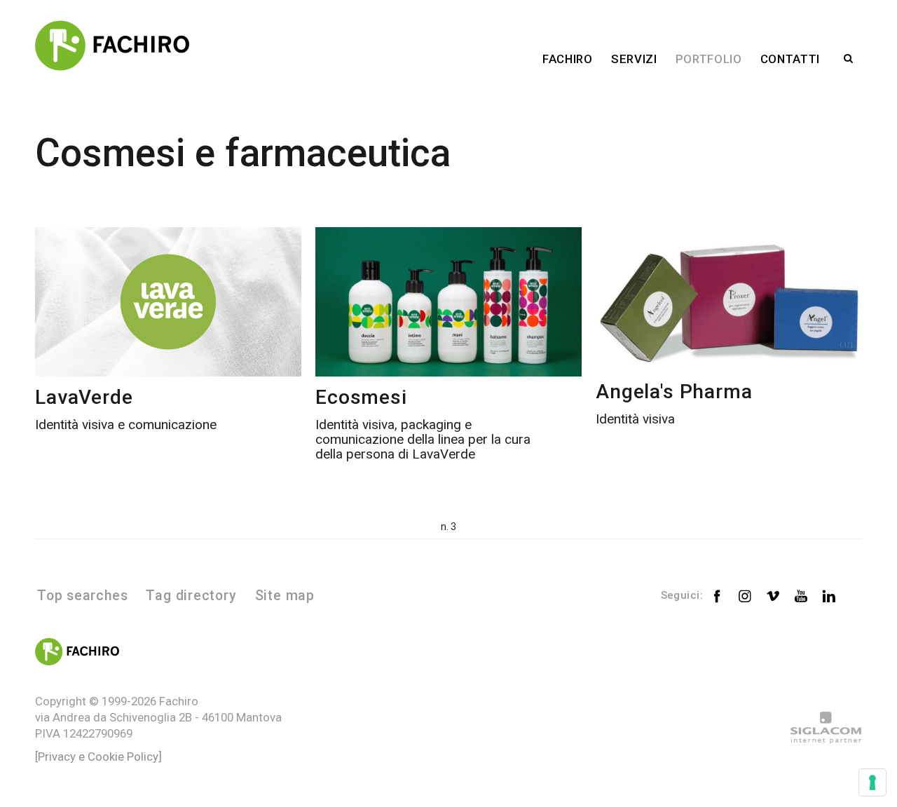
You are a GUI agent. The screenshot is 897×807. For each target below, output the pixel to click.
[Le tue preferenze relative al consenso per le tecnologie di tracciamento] (872, 782)
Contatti (790, 59)
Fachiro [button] (567, 59)
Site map (285, 596)
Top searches (82, 596)
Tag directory (191, 596)
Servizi (634, 59)
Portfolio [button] (709, 59)
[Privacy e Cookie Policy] (98, 757)
